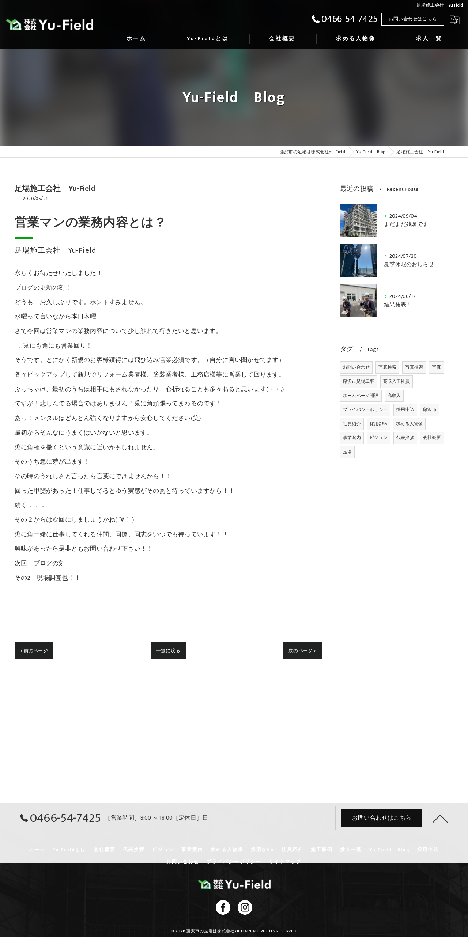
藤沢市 (430, 409)
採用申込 (405, 409)
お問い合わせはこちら (413, 19)
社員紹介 (352, 423)
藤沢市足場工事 (358, 381)
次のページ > (302, 651)
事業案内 (352, 437)
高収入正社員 (396, 381)
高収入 (394, 395)
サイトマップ (285, 862)
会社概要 (432, 437)
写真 (436, 367)
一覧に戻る (168, 651)
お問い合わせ (356, 367)
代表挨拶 (405, 437)
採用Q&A (378, 423)
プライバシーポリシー (365, 409)
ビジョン (379, 437)
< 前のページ (34, 651)
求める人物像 (409, 423)
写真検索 (387, 367)
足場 (347, 452)
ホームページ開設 (361, 395)
